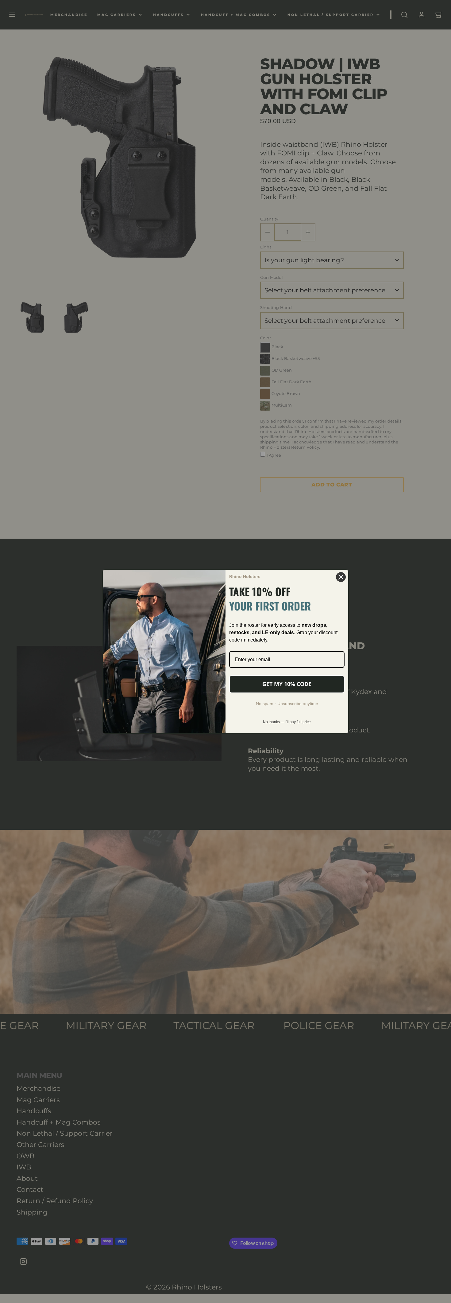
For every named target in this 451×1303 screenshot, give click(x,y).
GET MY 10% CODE (286, 684)
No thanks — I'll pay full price (287, 722)
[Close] (340, 577)
